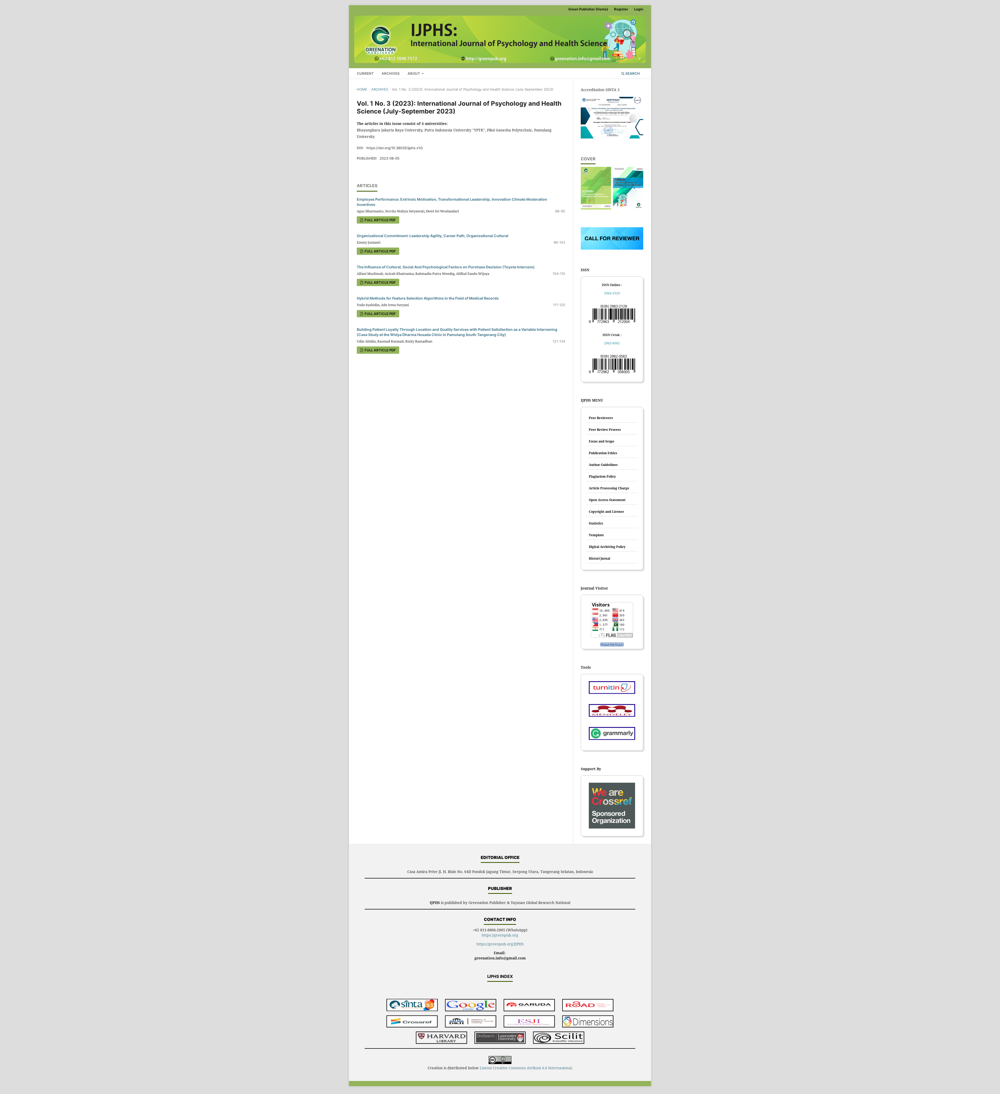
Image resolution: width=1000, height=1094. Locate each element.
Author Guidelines (603, 465)
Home (362, 89)
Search (632, 73)
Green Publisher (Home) (588, 9)
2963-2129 (612, 293)
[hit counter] (612, 644)
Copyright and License (606, 511)
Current (365, 73)
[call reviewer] (612, 248)
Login (638, 9)
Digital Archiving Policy (607, 547)
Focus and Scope (601, 441)
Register (621, 9)
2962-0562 (612, 343)
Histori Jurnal (599, 558)
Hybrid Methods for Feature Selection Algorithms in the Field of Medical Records (428, 298)
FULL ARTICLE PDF (380, 220)
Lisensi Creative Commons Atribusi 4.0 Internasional (526, 1067)
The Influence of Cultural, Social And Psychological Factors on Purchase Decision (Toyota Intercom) (446, 267)
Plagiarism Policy (602, 476)
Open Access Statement (607, 500)
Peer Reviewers (601, 418)
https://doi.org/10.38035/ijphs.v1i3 (394, 148)
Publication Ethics (603, 453)
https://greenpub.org (500, 935)
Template (596, 535)
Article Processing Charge (609, 488)
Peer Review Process (605, 429)
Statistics (596, 523)
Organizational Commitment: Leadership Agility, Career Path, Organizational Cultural (432, 235)
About (414, 73)
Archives (391, 73)
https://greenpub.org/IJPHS (500, 943)
